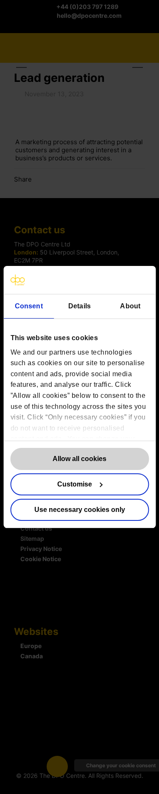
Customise (74, 484)
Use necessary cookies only (79, 509)
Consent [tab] (29, 306)
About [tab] (130, 306)
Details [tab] (79, 306)
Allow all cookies (79, 458)
